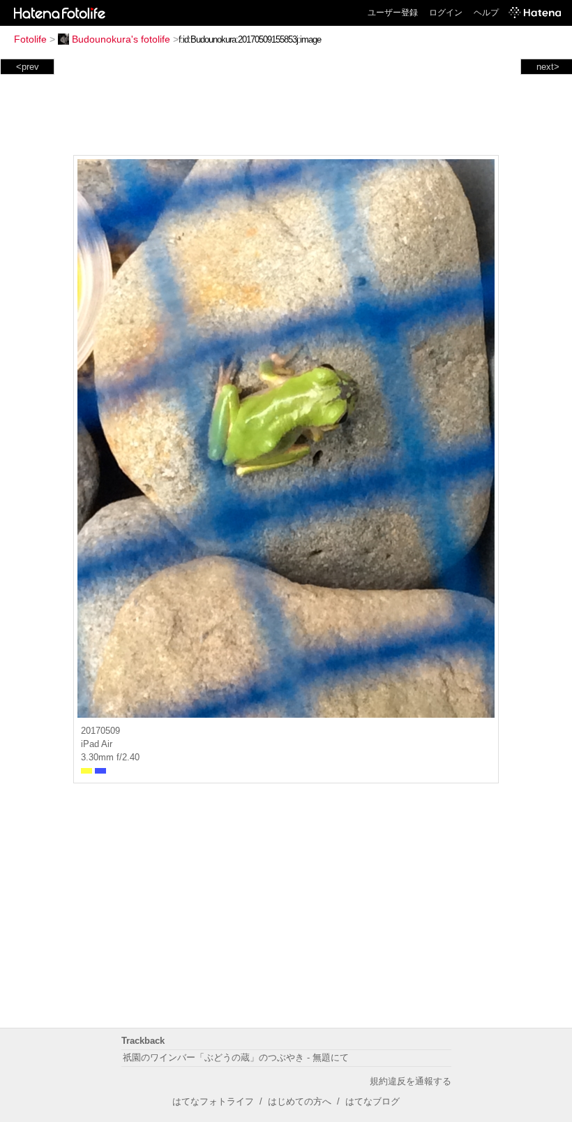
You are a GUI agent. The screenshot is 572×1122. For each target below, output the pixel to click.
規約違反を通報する (410, 1081)
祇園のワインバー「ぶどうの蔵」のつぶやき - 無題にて (236, 1057)
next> (547, 66)
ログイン (445, 12)
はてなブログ (372, 1101)
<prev (27, 66)
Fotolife (30, 39)
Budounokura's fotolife (121, 39)
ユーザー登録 (393, 12)
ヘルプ (486, 12)
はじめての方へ (299, 1101)
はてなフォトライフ (213, 1101)
